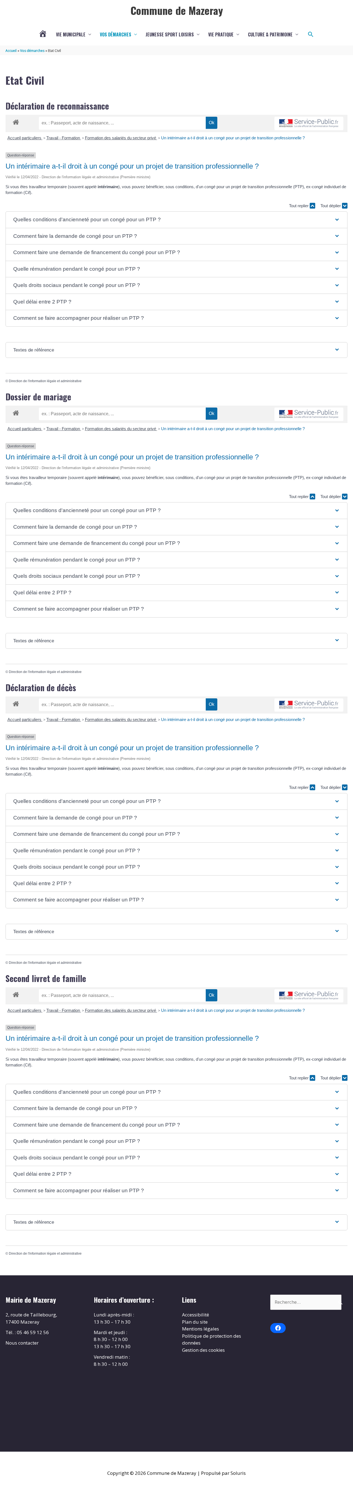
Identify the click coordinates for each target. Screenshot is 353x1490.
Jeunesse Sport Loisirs (170, 34)
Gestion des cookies (203, 1350)
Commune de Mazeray (176, 10)
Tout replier (299, 205)
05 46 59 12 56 (33, 1332)
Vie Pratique (221, 34)
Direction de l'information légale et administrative (45, 381)
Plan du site (195, 1322)
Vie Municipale (70, 34)
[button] (310, 34)
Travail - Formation (63, 137)
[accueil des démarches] (16, 121)
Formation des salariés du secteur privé (121, 137)
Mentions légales (200, 1329)
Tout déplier (331, 205)
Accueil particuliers (24, 137)
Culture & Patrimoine (270, 34)
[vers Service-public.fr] (308, 123)
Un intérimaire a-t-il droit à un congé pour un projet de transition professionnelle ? (233, 137)
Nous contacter (22, 1343)
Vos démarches (115, 34)
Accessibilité (195, 1314)
